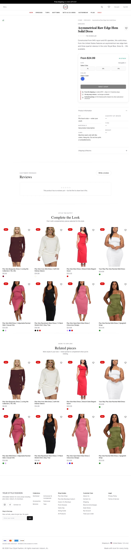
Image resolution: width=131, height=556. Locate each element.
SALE (100, 12)
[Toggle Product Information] (126, 110)
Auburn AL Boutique (64, 502)
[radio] (83, 79)
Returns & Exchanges (90, 505)
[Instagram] (4, 504)
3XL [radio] (118, 68)
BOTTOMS (56, 12)
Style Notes (87, 508)
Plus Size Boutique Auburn (66, 499)
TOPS (47, 12)
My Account (87, 511)
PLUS (93, 12)
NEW (31, 12)
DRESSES (39, 12)
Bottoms (35, 504)
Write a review (104, 173)
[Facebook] (10, 504)
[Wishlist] (109, 7)
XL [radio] (88, 68)
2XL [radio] (103, 68)
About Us (86, 496)
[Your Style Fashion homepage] (65, 7)
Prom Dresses (62, 505)
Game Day (61, 508)
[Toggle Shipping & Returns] (126, 150)
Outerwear (46, 501)
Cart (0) (125, 7)
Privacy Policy (112, 496)
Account (116, 7)
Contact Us (17, 504)
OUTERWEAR (83, 12)
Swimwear (36, 496)
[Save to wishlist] (126, 28)
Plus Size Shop (62, 496)
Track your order (88, 514)
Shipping (86, 502)
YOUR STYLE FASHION (12, 493)
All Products (62, 514)
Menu (5, 7)
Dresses (87, 20)
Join (30, 518)
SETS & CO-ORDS (69, 12)
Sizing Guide (62, 511)
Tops (44, 504)
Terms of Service (113, 499)
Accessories (37, 501)
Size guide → (122, 63)
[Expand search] (102, 7)
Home (80, 20)
